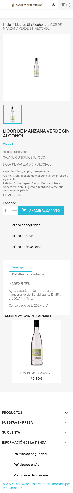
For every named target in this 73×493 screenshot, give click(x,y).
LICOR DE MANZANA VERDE (36, 373)
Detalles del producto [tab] (28, 274)
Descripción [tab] (20, 267)
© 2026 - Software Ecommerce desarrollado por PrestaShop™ (36, 486)
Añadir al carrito (41, 210)
